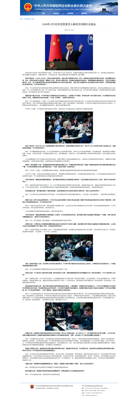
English (114, 13)
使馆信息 (56, 13)
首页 (43, 13)
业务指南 (70, 13)
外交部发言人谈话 (29, 19)
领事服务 (84, 13)
